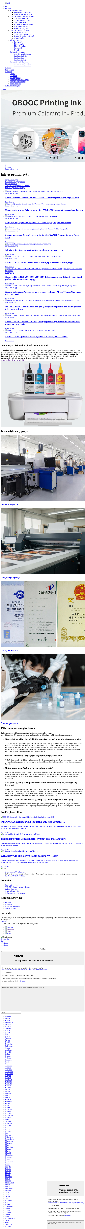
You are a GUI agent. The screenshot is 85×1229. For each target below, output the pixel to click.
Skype (3, 941)
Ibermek (4, 922)
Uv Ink (16, 50)
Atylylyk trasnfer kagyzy (23, 54)
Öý (6, 6)
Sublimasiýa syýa (20, 58)
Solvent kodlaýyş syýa (22, 20)
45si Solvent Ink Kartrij (22, 18)
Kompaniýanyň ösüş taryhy (19, 80)
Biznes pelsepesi (15, 84)
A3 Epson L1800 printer (22, 64)
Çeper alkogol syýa (12, 891)
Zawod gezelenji (15, 78)
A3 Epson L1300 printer (22, 66)
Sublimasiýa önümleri (17, 52)
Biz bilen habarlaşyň (12, 86)
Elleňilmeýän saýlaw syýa (23, 12)
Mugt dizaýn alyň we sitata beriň (12, 360)
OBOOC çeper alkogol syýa (15, 188)
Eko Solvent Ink (20, 46)
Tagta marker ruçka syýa (22, 34)
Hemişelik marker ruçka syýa (24, 36)
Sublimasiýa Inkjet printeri (19, 62)
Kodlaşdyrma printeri (21, 28)
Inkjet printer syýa (16, 40)
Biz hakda (8, 72)
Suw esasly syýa (20, 22)
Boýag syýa (18, 42)
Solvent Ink (18, 48)
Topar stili (13, 76)
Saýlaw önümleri (16, 10)
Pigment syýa (19, 44)
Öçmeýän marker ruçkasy (23, 14)
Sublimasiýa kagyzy (21, 60)
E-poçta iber (5, 939)
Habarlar (8, 68)
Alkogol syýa (19, 38)
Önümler (8, 8)
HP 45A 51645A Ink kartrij (23, 24)
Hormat (12, 74)
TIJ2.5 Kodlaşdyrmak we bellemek (22, 16)
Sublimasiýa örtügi (20, 56)
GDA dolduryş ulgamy (22, 26)
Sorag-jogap (9, 70)
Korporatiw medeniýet (17, 82)
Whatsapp (4, 943)
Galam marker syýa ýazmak (19, 30)
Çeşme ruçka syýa (20, 32)
